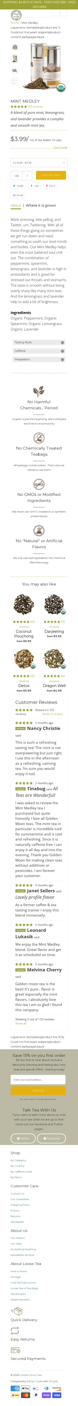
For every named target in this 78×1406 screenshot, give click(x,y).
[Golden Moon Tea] (26, 16)
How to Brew (19, 1271)
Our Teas (16, 1243)
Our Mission (18, 1237)
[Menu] (56, 12)
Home (15, 23)
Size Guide (60, 147)
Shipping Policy (20, 1204)
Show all (20, 1023)
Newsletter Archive (22, 1254)
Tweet (20, 185)
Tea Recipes (18, 1293)
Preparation (39, 359)
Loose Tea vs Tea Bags (24, 1288)
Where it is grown (41, 205)
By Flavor (16, 1177)
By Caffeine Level (21, 1171)
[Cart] (63, 12)
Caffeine (39, 351)
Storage (16, 1276)
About (16, 205)
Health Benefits (20, 1299)
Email (20, 195)
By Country (17, 1165)
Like (36, 185)
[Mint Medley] (44, 66)
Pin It (52, 185)
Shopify (53, 1381)
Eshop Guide (34, 1381)
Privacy (15, 1210)
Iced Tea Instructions (23, 1282)
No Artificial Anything (23, 1249)
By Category (18, 1160)
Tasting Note (39, 342)
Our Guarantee (20, 1199)
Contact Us (17, 1193)
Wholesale (17, 1221)
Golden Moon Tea (30, 1375)
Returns (15, 1216)
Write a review (52, 714)
